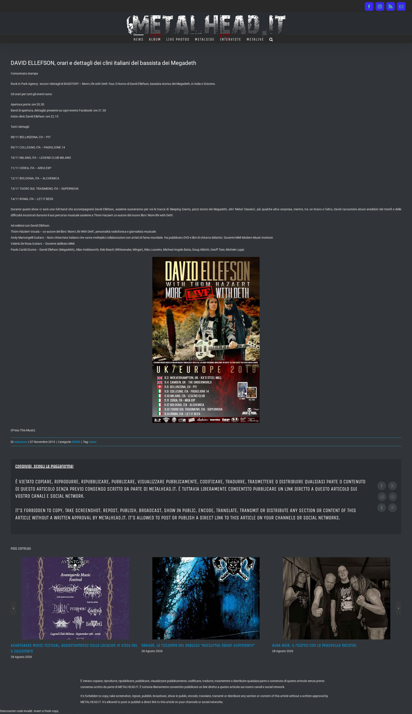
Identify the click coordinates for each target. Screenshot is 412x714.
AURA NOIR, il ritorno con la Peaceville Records (183, 645)
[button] (271, 39)
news (92, 442)
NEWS (76, 442)
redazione (20, 442)
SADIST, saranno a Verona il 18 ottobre (307, 645)
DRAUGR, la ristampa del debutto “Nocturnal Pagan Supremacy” (67, 645)
